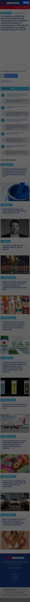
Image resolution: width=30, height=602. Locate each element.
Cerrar (25, 2)
